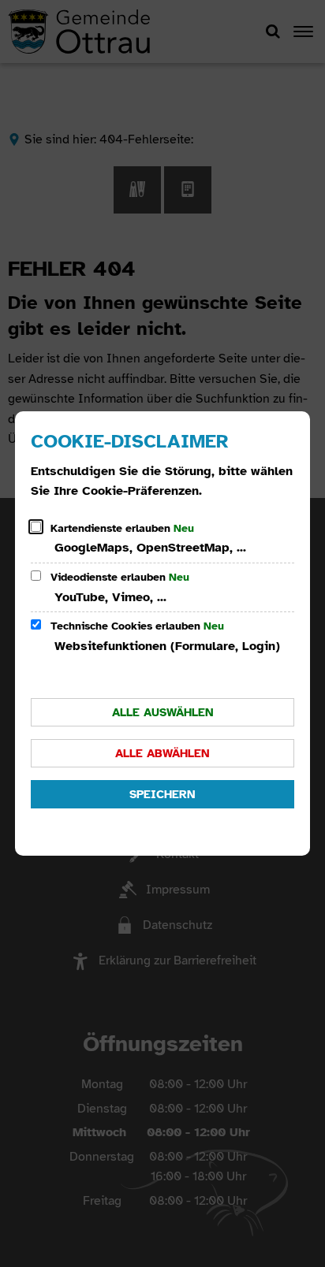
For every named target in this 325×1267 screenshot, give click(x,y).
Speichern (162, 794)
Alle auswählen (163, 712)
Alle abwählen (162, 753)
